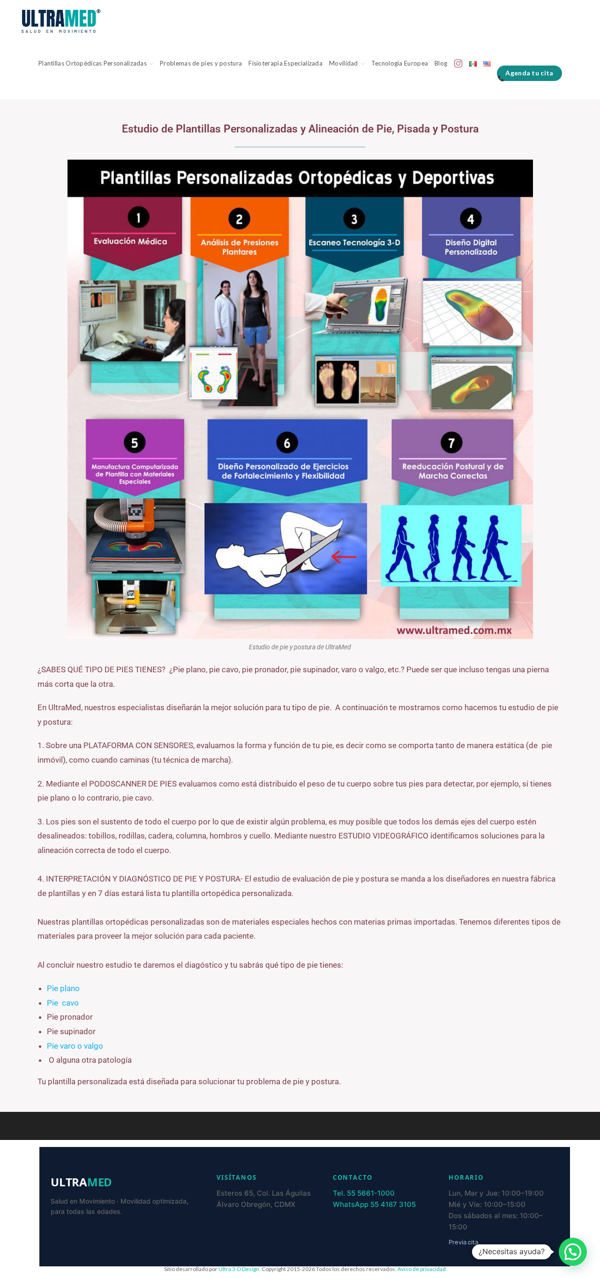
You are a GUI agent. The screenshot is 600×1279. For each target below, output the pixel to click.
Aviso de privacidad (422, 1268)
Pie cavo (63, 1002)
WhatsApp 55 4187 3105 (374, 1204)
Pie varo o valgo (75, 1046)
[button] (573, 1252)
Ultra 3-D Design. (240, 1268)
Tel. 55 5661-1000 (364, 1193)
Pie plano (63, 988)
